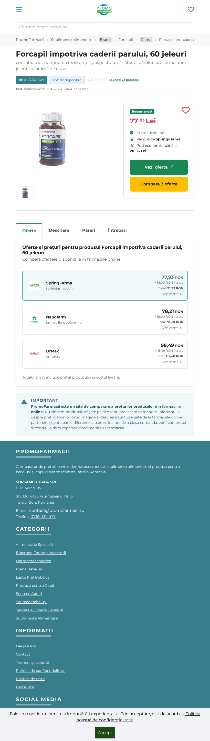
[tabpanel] (105, 312)
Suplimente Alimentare (37, 618)
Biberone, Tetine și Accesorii (41, 552)
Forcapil (125, 39)
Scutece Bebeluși (31, 602)
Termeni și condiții (32, 662)
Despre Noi (26, 646)
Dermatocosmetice (33, 561)
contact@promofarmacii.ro (56, 510)
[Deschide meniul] (20, 10)
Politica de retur (30, 679)
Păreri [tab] (88, 230)
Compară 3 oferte (158, 184)
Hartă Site (25, 687)
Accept (105, 732)
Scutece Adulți (29, 593)
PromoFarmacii (30, 39)
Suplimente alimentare (71, 39)
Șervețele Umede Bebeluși (39, 610)
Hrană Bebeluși (29, 569)
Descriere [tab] (59, 230)
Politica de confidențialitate (40, 670)
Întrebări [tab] (117, 230)
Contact (23, 654)
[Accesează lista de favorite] (191, 10)
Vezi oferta (157, 167)
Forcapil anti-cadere (177, 39)
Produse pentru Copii (35, 585)
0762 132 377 (43, 516)
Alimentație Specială (34, 544)
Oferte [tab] (29, 230)
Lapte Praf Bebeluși (33, 577)
